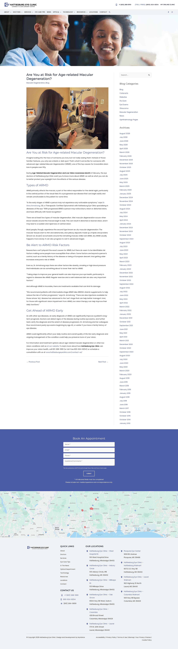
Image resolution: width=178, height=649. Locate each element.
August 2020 (125, 355)
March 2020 (124, 370)
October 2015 (125, 416)
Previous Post (33, 362)
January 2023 (125, 269)
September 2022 (126, 284)
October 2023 (125, 235)
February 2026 (125, 156)
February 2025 (126, 190)
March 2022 (124, 306)
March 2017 (124, 408)
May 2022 (124, 299)
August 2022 (125, 288)
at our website (53, 346)
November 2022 (126, 276)
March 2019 (124, 386)
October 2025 (125, 167)
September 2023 (126, 239)
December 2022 (126, 273)
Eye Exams (124, 104)
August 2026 (125, 133)
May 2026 (124, 145)
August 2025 (125, 171)
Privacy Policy (91, 468)
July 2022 (123, 291)
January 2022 (125, 314)
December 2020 (126, 344)
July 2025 (123, 175)
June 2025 (124, 178)
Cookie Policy (147, 640)
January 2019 (125, 393)
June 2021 (124, 329)
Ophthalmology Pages (129, 119)
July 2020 (123, 359)
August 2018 (124, 397)
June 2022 (124, 295)
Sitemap (131, 637)
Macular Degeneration (35, 83)
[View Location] (87, 551)
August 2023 (125, 242)
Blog (47, 83)
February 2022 (125, 310)
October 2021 (125, 322)
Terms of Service (100, 468)
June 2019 (124, 382)
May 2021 (123, 333)
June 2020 (124, 363)
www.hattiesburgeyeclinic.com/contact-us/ (64, 352)
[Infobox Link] (71, 599)
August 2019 (124, 378)
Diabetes (123, 97)
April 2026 (124, 148)
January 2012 (125, 423)
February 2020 (125, 374)
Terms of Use (122, 637)
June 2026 (124, 141)
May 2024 (124, 216)
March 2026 (124, 152)
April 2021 (123, 337)
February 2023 (125, 265)
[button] (10, 12)
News (122, 116)
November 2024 (126, 201)
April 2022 (124, 303)
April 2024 (124, 220)
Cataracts (124, 93)
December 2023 (126, 227)
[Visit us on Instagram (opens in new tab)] (172, 12)
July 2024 (123, 212)
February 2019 (125, 389)
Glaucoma (124, 108)
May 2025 (124, 182)
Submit (89, 474)
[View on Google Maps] (89, 514)
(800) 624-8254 (152, 4)
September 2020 (126, 352)
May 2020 (124, 367)
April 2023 (124, 257)
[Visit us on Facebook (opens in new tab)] (168, 12)
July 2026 (123, 137)
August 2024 (125, 209)
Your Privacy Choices (143, 637)
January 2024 (125, 224)
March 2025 (124, 186)
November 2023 (126, 231)
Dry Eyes (123, 101)
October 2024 (125, 205)
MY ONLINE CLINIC (167, 4)
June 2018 (124, 404)
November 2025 (126, 163)
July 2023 (123, 246)
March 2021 (124, 340)
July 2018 (123, 401)
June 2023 (124, 250)
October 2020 (125, 348)
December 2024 (126, 197)
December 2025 (126, 160)
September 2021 (126, 325)
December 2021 (126, 318)
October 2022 (125, 280)
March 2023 (124, 261)
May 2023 (124, 254)
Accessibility (100, 637)
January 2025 (125, 194)
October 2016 (125, 412)
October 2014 (125, 419)
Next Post (103, 362)
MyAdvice (81, 637)
